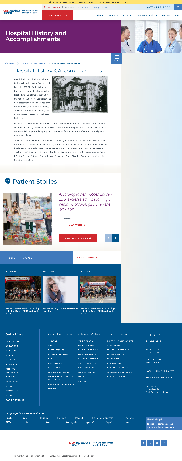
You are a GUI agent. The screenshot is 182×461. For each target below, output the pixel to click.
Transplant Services (118, 350)
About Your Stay (86, 345)
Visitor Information (88, 359)
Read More (75, 225)
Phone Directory (86, 368)
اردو (128, 422)
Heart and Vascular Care (120, 341)
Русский (90, 422)
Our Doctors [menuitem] (127, 15)
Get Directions (53, 7)
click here (169, 427)
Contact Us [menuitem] (112, 15)
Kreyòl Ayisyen (99, 418)
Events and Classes (58, 354)
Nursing (11, 377)
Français (61, 418)
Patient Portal (85, 341)
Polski (49, 422)
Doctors (11, 351)
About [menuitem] (100, 15)
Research (11, 364)
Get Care (11, 355)
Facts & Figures (56, 350)
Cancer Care (113, 345)
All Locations (69, 7)
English (10, 418)
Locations (12, 346)
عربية (25, 418)
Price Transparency (88, 354)
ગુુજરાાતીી (78, 418)
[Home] (21, 12)
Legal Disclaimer (69, 455)
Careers (104, 7)
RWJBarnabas (84, 7)
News (51, 359)
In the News (54, 368)
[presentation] (89, 211)
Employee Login (154, 341)
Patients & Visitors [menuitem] (147, 15)
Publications (55, 363)
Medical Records (86, 372)
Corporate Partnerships (61, 384)
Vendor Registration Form (159, 377)
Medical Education (12, 370)
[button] (178, 7)
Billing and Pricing (88, 350)
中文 (28, 422)
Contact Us (12, 341)
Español (110, 422)
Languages (12, 382)
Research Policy (86, 455)
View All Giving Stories (78, 238)
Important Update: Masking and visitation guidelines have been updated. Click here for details (92, 2)
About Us (52, 341)
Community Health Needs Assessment (61, 378)
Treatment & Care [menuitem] (169, 15)
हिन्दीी (111, 418)
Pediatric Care (115, 363)
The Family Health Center (120, 372)
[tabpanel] (27, 219)
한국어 (9, 422)
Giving (96, 7)
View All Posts (86, 257)
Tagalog (44, 418)
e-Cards (82, 381)
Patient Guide (85, 377)
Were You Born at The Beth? (34, 63)
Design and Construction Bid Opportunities (157, 389)
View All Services (116, 377)
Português (71, 422)
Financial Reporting (58, 372)
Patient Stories (15, 400)
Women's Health (115, 354)
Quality (52, 345)
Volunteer (12, 391)
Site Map (52, 388)
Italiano (130, 418)
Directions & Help (87, 363)
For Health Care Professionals (154, 360)
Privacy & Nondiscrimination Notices (30, 455)
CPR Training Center (117, 368)
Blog (9, 395)
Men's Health (113, 359)
